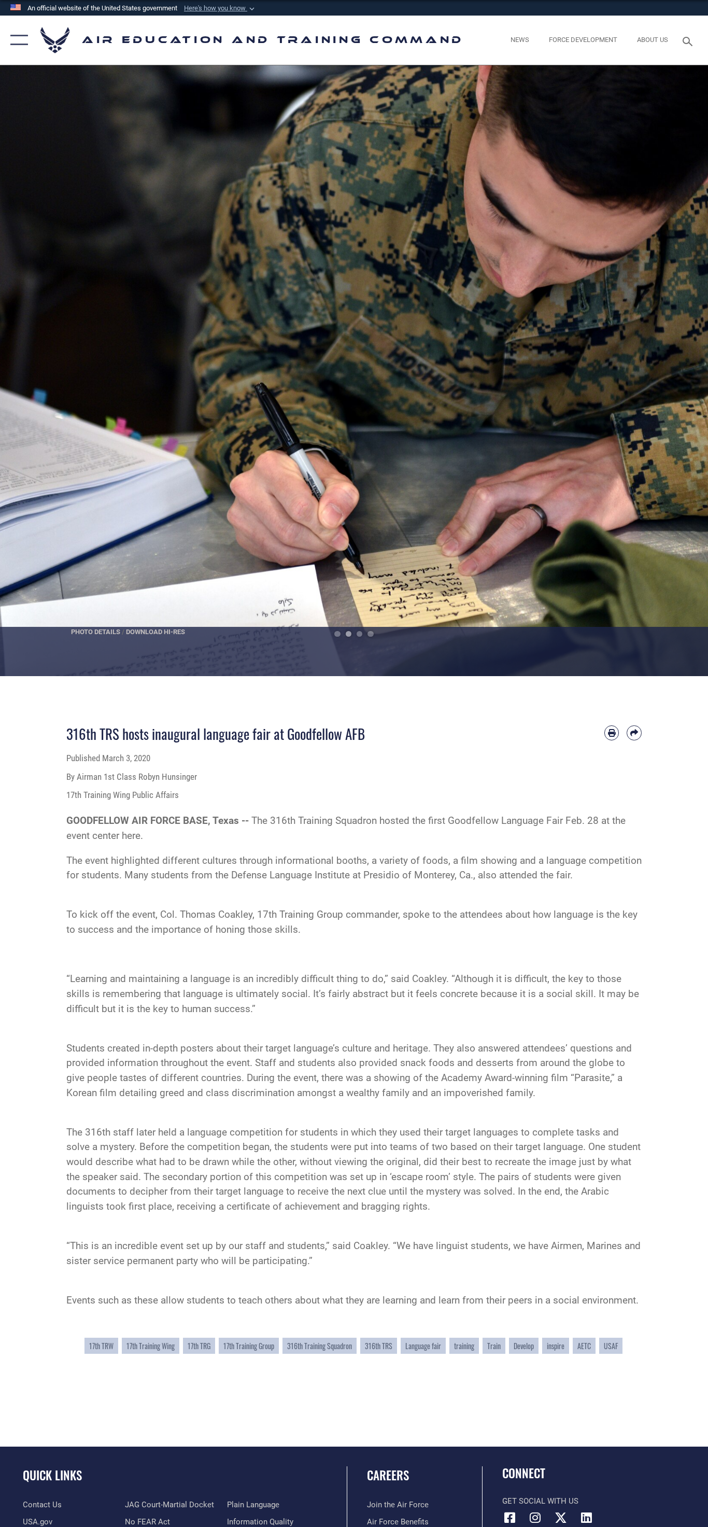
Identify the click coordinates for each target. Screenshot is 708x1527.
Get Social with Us (540, 1501)
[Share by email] (634, 732)
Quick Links (52, 1475)
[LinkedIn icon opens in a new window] (586, 1517)
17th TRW (101, 1345)
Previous (35, 370)
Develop (524, 1345)
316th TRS (378, 1345)
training (464, 1345)
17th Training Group (248, 1345)
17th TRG (199, 1345)
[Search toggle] (689, 40)
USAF (611, 1345)
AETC (584, 1345)
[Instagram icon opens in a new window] (535, 1517)
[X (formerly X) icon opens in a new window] (561, 1517)
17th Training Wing (150, 1345)
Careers (388, 1475)
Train (494, 1345)
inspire (555, 1345)
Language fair (423, 1345)
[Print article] (611, 732)
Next (672, 370)
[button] (220, 8)
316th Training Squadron (319, 1345)
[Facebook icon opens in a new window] (510, 1517)
